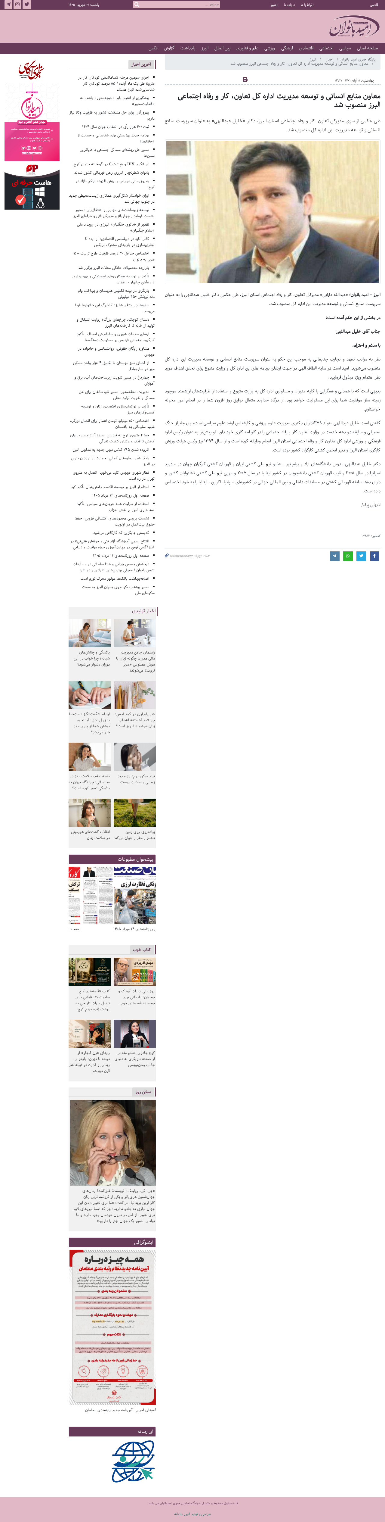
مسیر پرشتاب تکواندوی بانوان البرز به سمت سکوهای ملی (118, 590)
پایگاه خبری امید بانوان (358, 59)
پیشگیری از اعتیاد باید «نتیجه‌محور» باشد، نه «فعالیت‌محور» (117, 101)
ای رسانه (145, 1431)
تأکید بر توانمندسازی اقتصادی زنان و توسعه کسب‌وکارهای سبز (118, 409)
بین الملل (222, 48)
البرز (204, 48)
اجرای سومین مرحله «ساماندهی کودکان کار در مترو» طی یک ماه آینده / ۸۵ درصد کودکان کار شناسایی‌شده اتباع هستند (116, 83)
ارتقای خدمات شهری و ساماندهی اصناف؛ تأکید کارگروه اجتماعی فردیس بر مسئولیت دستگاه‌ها (116, 337)
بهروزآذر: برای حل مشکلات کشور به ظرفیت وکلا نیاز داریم (112, 115)
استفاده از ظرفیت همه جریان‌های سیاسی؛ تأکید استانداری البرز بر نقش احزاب (116, 507)
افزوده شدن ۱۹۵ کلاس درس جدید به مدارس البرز (111, 449)
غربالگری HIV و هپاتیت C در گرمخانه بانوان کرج (111, 164)
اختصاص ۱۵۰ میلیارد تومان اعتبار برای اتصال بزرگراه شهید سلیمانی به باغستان (112, 423)
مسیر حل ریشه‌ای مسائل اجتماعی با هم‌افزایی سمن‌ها (117, 152)
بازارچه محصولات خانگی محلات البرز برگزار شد (113, 267)
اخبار (330, 59)
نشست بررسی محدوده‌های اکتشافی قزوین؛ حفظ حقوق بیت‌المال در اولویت (115, 521)
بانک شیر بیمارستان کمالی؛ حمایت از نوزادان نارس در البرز (113, 461)
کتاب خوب (142, 949)
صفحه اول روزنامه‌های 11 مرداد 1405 (121, 555)
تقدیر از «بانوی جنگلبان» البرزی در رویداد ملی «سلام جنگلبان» (116, 227)
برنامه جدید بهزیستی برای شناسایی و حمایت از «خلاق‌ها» (116, 138)
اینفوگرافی (143, 1242)
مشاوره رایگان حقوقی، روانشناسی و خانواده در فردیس (116, 351)
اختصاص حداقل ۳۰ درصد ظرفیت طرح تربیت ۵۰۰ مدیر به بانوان (114, 256)
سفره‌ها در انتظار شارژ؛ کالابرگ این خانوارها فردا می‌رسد (115, 308)
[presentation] (149, 896)
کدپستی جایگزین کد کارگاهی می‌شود (121, 532)
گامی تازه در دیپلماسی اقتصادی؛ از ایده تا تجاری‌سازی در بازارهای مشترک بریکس (120, 241)
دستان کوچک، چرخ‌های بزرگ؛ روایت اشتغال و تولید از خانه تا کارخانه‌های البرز (116, 322)
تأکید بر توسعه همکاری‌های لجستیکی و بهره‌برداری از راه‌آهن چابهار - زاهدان (113, 279)
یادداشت (187, 48)
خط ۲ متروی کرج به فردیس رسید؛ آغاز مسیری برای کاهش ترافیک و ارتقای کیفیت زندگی (112, 438)
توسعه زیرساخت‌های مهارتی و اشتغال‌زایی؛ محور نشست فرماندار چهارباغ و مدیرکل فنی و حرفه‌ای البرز (114, 213)
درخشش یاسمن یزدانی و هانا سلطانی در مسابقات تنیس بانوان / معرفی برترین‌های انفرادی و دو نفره (114, 567)
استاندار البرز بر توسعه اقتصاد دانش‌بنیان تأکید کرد (110, 487)
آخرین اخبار (141, 64)
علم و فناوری (247, 48)
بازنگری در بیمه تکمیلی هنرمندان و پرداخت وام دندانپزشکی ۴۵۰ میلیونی (116, 293)
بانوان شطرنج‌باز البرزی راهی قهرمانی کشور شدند (111, 172)
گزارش (169, 48)
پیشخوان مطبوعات (135, 859)
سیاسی (345, 48)
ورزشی (269, 48)
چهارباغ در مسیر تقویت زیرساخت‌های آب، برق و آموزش (114, 380)
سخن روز (143, 1092)
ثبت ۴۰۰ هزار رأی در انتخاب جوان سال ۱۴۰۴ (115, 126)
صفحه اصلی (367, 48)
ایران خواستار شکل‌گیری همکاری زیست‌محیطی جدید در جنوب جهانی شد (112, 198)
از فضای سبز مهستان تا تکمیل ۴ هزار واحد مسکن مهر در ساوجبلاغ (114, 366)
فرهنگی (287, 48)
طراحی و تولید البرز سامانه (192, 1514)
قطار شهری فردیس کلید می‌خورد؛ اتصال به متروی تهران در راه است (114, 475)
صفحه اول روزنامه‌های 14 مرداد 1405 (120, 495)
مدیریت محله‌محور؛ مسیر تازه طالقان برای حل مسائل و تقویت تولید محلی (117, 394)
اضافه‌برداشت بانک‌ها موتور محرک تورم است (115, 578)
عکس (153, 48)
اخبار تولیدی (144, 611)
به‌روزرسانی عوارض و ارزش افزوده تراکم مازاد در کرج (115, 184)
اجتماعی (326, 48)
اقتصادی (306, 48)
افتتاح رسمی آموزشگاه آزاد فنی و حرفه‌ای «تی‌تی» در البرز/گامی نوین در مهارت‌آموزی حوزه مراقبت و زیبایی (112, 544)
